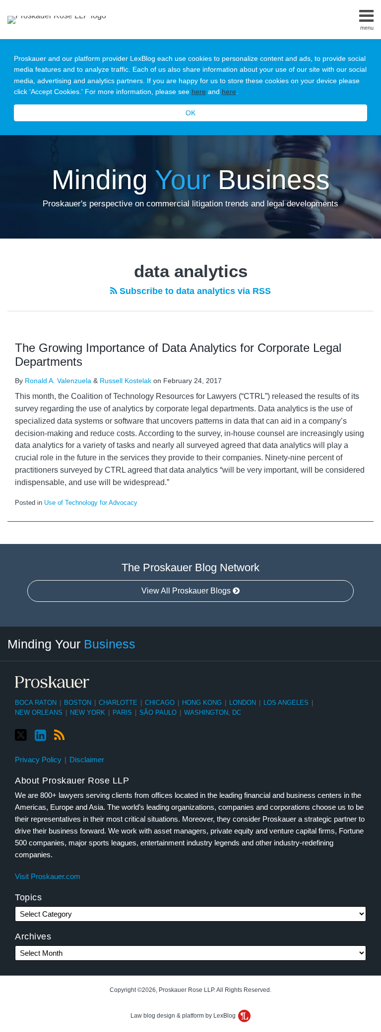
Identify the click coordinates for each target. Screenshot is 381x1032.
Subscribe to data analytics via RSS (194, 291)
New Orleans (39, 712)
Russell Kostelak (125, 381)
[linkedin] (40, 735)
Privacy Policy (38, 759)
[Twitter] (21, 735)
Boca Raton (36, 702)
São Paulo (158, 712)
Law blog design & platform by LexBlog (183, 1015)
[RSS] (59, 735)
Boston (77, 702)
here (198, 92)
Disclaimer (86, 759)
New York (87, 712)
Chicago (160, 702)
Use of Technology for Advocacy (90, 502)
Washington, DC (212, 712)
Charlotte (118, 702)
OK (190, 113)
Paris (122, 712)
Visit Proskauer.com (47, 876)
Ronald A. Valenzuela (58, 381)
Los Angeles (286, 702)
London (242, 702)
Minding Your (71, 644)
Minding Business (191, 179)
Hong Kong (202, 702)
